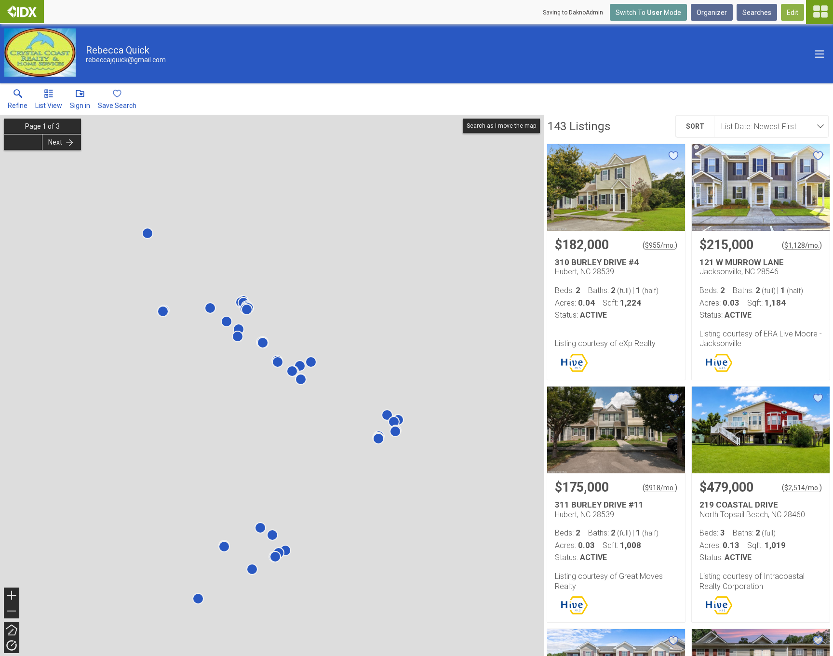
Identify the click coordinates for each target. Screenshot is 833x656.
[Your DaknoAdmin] (22, 11)
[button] (48, 101)
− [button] (12, 611)
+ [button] (12, 596)
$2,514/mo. (802, 488)
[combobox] (768, 126)
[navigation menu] (819, 12)
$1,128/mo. (802, 245)
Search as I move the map (501, 125)
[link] (17, 101)
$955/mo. (660, 245)
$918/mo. (660, 488)
